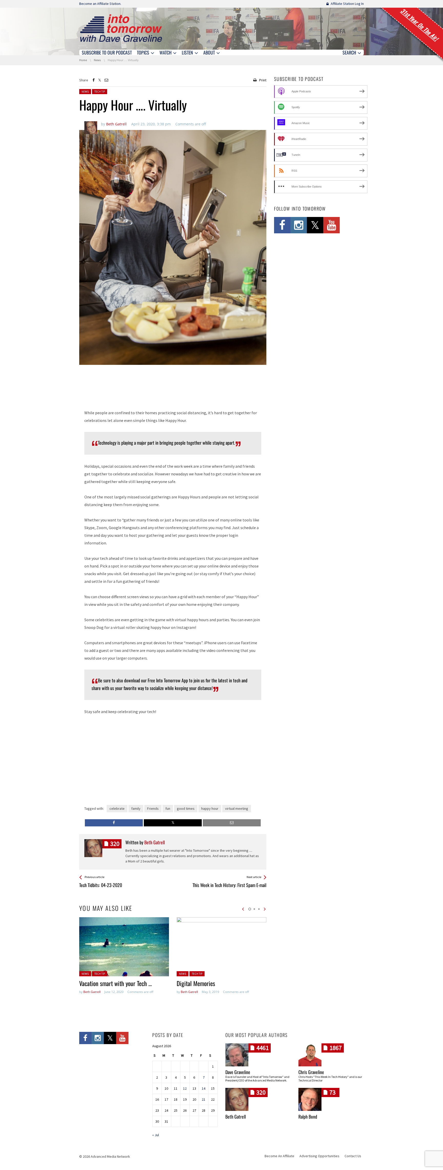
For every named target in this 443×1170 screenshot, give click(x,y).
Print (262, 80)
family (135, 808)
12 (185, 1088)
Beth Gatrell (91, 992)
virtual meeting (236, 808)
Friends (153, 808)
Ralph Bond (307, 1116)
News (85, 91)
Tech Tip (99, 91)
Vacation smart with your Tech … (115, 983)
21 (203, 1099)
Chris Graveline (311, 1072)
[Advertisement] (172, 389)
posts (114, 844)
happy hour (209, 808)
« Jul (155, 1135)
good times (186, 808)
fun (167, 808)
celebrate (117, 808)
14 (203, 1088)
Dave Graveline (237, 1072)
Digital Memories (196, 983)
